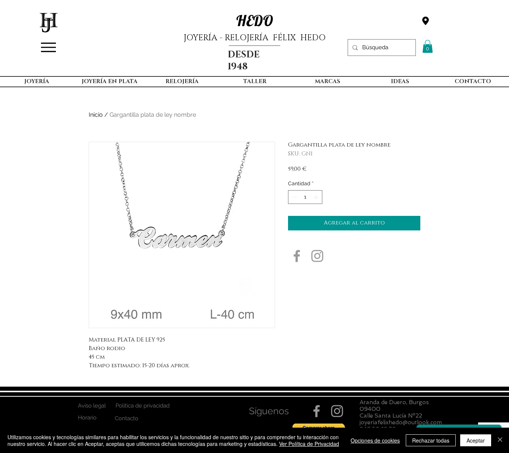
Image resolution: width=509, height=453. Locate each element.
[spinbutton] (305, 197)
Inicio (96, 114)
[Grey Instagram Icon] (317, 256)
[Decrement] (293, 197)
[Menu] (48, 47)
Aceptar (476, 440)
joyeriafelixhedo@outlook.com (401, 422)
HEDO (254, 20)
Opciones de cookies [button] (375, 440)
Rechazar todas (430, 440)
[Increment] (316, 197)
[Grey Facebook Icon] (297, 256)
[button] (427, 46)
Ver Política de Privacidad (309, 443)
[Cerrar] (500, 440)
